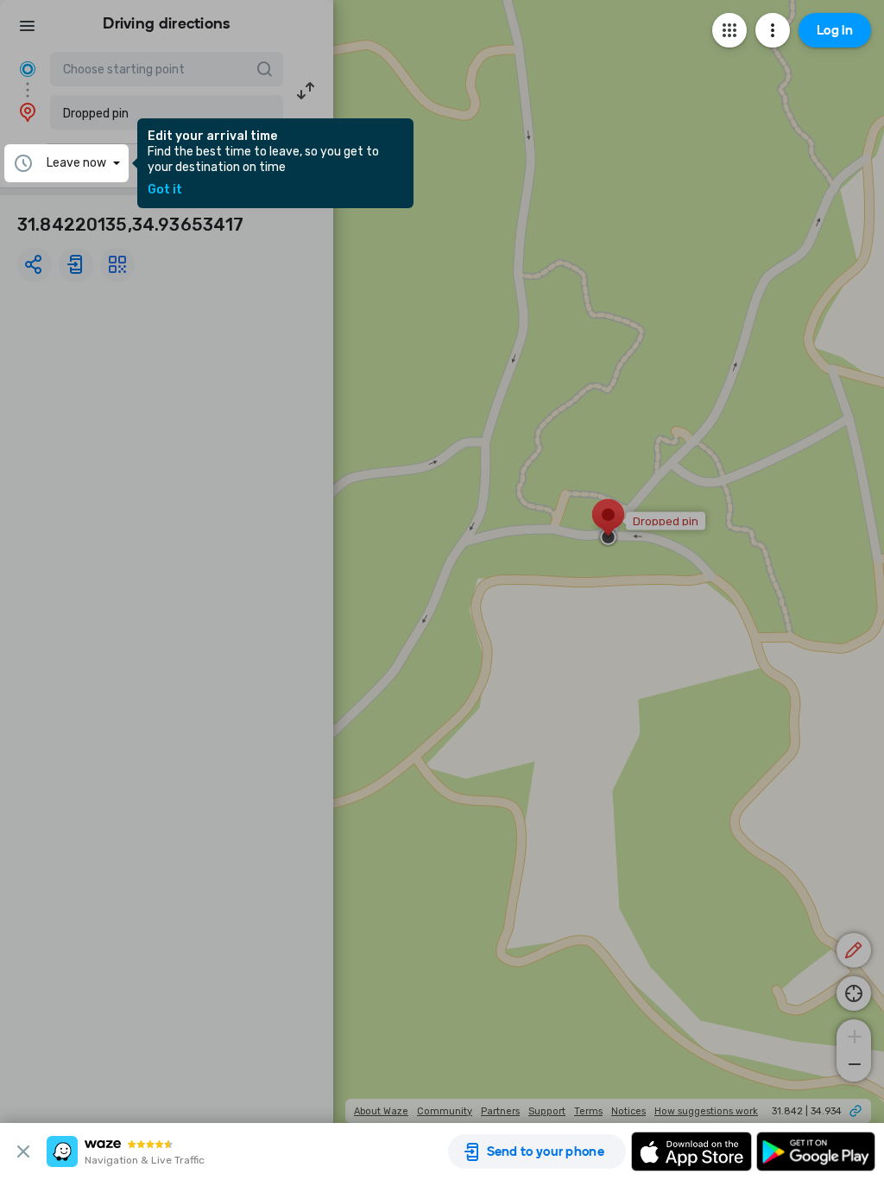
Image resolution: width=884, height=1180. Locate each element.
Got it (165, 190)
